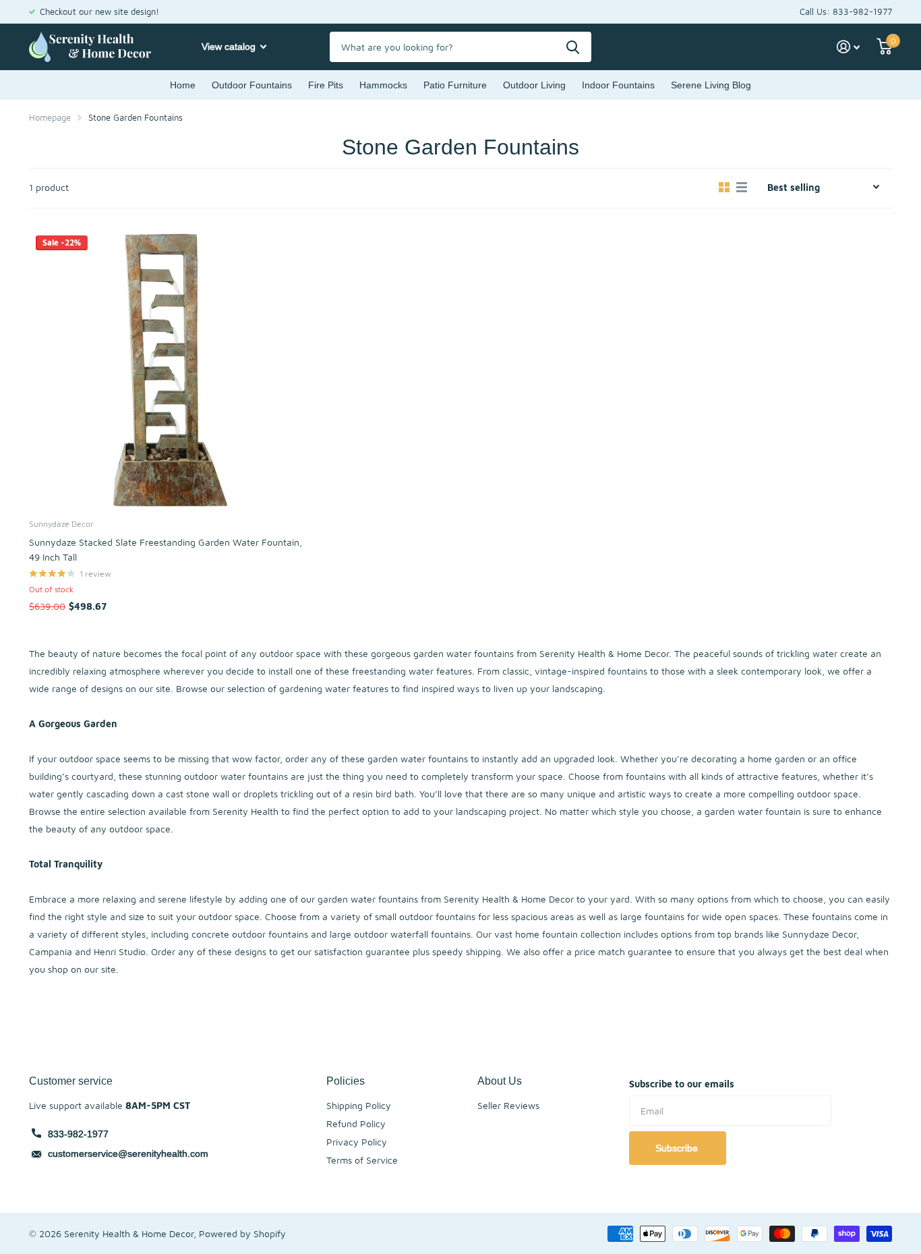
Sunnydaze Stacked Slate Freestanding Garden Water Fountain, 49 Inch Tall (165, 549)
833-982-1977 (78, 1134)
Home (183, 85)
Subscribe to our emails (681, 1083)
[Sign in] (848, 47)
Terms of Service (362, 1160)
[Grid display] (724, 187)
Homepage (50, 117)
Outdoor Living (534, 85)
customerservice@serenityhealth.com (128, 1153)
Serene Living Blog (711, 85)
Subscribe (678, 1148)
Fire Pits (325, 85)
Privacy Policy (356, 1141)
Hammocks (383, 85)
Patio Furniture (455, 85)
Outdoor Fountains (252, 85)
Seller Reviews (508, 1105)
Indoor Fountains (618, 85)
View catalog (230, 46)
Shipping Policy (358, 1105)
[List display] (741, 187)
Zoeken (572, 47)
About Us (499, 1081)
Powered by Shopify (242, 1233)
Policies (345, 1081)
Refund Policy (356, 1123)
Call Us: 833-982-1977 (846, 11)
